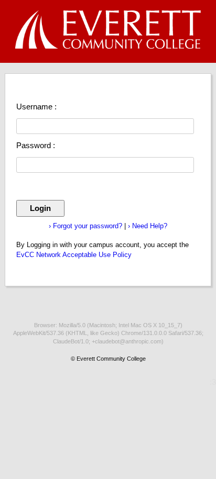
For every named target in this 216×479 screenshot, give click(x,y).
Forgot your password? (85, 226)
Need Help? (147, 226)
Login (40, 208)
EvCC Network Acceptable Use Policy (74, 255)
